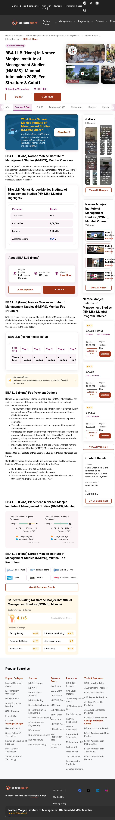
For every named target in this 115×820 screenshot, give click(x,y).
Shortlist (19, 97)
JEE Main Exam (58, 710)
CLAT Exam (56, 695)
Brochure (105, 354)
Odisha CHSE (72, 751)
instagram (106, 790)
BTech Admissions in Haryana (94, 758)
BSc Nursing (34, 730)
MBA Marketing (35, 700)
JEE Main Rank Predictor (95, 688)
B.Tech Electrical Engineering (36, 724)
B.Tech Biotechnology (38, 705)
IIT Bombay (10, 716)
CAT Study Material (71, 692)
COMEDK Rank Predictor (95, 717)
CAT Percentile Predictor (96, 697)
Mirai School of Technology (12, 750)
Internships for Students (73, 762)
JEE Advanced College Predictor (94, 711)
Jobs (80, 6)
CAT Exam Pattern (56, 746)
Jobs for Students (74, 769)
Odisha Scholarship (71, 728)
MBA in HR (33, 688)
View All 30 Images (98, 190)
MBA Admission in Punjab (96, 728)
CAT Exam (56, 686)
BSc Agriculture (35, 740)
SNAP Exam (56, 715)
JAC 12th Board (73, 756)
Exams (15, 6)
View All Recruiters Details (42, 587)
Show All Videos (98, 288)
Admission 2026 (46, 7)
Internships (70, 6)
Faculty (105, 107)
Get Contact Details (98, 501)
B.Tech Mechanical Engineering (37, 711)
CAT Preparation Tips (56, 737)
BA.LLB (90, 371)
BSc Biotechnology (37, 744)
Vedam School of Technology (13, 758)
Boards (23, 6)
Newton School (12, 728)
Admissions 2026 (57, 107)
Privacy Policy (59, 803)
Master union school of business (16, 742)
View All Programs (98, 447)
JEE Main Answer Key (74, 708)
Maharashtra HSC (74, 742)
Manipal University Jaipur (14, 684)
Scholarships (34, 6)
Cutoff (40, 107)
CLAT (52, 239)
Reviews (92, 107)
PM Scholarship (73, 714)
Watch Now (109, 238)
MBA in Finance (35, 683)
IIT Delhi (9, 720)
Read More (65, 275)
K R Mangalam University (12, 692)
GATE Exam (56, 691)
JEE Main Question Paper (75, 700)
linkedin (97, 790)
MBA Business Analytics (35, 694)
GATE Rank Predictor (94, 683)
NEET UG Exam (58, 724)
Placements (77, 107)
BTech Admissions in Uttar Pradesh (96, 734)
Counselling (58, 6)
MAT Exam (56, 705)
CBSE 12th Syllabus (71, 684)
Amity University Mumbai (13, 705)
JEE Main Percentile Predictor (93, 703)
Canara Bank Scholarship (72, 736)
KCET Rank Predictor (94, 692)
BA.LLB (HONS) (94, 330)
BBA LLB (90, 412)
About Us (57, 790)
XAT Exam (56, 719)
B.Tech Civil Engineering (39, 717)
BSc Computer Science (39, 735)
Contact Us (58, 797)
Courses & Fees (23, 107)
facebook (79, 790)
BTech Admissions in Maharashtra (94, 742)
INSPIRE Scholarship (71, 720)
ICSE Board (71, 747)
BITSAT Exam (57, 729)
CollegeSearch (24, 22)
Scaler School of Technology (13, 734)
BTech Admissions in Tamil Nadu (94, 750)
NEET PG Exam (58, 700)
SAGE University (13, 711)
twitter (88, 790)
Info (7, 107)
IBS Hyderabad (12, 698)
